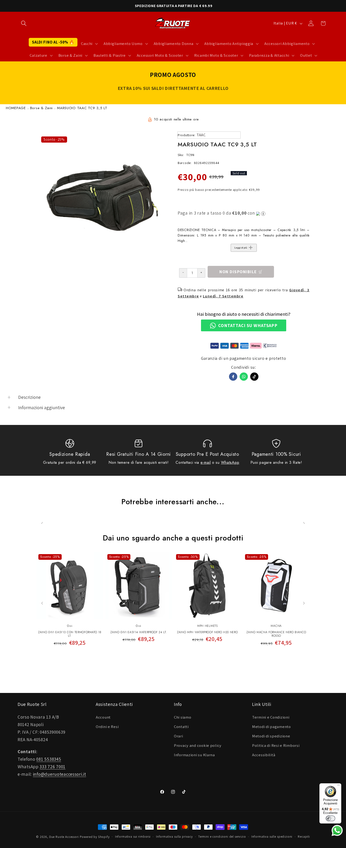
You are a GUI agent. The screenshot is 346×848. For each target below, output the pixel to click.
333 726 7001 (52, 767)
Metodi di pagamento (271, 726)
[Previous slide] (42, 603)
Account (103, 717)
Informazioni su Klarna (194, 754)
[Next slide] (303, 603)
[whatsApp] (244, 376)
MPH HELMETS (207, 626)
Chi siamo (182, 717)
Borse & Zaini (41, 108)
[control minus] (183, 273)
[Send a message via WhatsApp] (337, 830)
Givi (69, 626)
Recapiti (304, 837)
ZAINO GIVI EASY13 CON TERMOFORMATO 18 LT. (69, 634)
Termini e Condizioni (270, 717)
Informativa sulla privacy (174, 837)
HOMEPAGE (16, 108)
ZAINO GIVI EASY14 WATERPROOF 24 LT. (138, 632)
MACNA (276, 626)
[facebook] (233, 376)
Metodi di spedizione (271, 736)
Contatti (181, 726)
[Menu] (338, 786)
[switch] (330, 818)
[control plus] (201, 273)
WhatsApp (230, 462)
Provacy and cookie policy (197, 745)
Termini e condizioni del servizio (222, 837)
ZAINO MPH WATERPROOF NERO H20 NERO (207, 632)
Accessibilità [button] (263, 754)
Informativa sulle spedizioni (272, 837)
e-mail (206, 462)
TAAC (201, 134)
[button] (24, 23)
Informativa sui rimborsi (133, 837)
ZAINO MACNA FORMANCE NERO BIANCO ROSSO (276, 634)
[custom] (254, 376)
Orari (178, 736)
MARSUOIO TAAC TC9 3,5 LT (82, 108)
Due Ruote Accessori (64, 837)
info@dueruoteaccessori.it (59, 774)
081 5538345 (48, 759)
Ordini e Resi (107, 726)
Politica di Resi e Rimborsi (275, 745)
